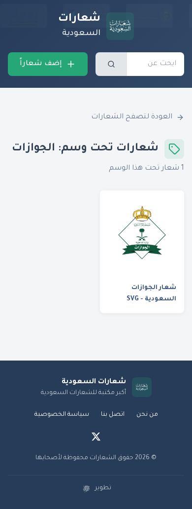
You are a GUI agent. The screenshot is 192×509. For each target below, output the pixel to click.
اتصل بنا (113, 414)
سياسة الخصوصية (61, 414)
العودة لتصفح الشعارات (131, 117)
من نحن (147, 414)
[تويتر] (96, 436)
